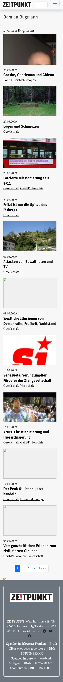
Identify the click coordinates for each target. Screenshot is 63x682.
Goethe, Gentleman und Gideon (28, 75)
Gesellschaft (11, 131)
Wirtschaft (27, 386)
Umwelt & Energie (32, 499)
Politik (7, 80)
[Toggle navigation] (55, 3)
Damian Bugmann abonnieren (4, 579)
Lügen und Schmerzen (21, 127)
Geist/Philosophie (24, 80)
